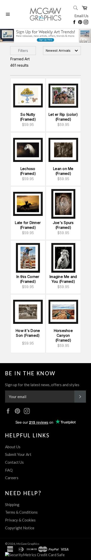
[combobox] (62, 50)
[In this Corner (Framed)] (28, 258)
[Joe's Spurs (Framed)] (63, 204)
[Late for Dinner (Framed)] (28, 204)
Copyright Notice (19, 528)
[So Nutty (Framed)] (28, 95)
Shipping (12, 504)
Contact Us (14, 462)
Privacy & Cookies (20, 520)
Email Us (81, 15)
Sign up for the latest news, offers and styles (42, 384)
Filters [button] (23, 50)
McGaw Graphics (27, 544)
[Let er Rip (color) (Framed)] (63, 95)
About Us (12, 446)
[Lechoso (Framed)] (28, 150)
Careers (11, 477)
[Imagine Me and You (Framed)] (63, 258)
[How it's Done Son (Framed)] (28, 312)
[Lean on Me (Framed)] (63, 150)
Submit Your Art (18, 454)
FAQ (9, 470)
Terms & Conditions (21, 512)
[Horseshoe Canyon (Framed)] (63, 312)
